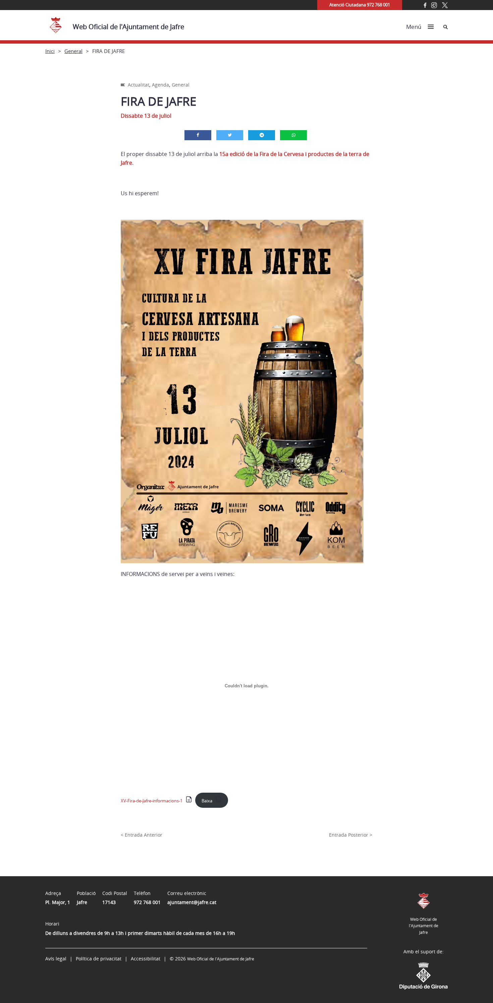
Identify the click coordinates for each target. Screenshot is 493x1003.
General (73, 51)
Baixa (207, 801)
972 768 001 (147, 902)
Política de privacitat (98, 958)
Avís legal (55, 958)
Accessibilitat (145, 958)
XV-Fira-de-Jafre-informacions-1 (151, 801)
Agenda (160, 85)
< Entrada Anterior (141, 835)
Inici (50, 51)
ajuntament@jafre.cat (191, 902)
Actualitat (138, 85)
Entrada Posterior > (350, 835)
